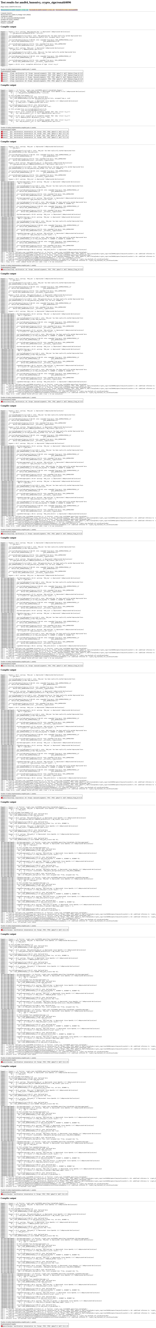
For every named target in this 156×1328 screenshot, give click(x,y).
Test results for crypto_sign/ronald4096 (66, 10)
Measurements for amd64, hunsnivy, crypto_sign (15, 10)
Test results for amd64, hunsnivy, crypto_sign (42, 10)
